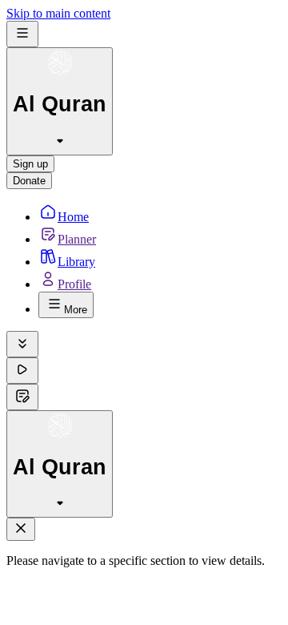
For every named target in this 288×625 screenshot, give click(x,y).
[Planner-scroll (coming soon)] (22, 397)
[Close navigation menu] (20, 529)
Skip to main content (58, 13)
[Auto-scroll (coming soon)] (22, 344)
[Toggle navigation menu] (22, 34)
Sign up (30, 164)
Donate (29, 181)
